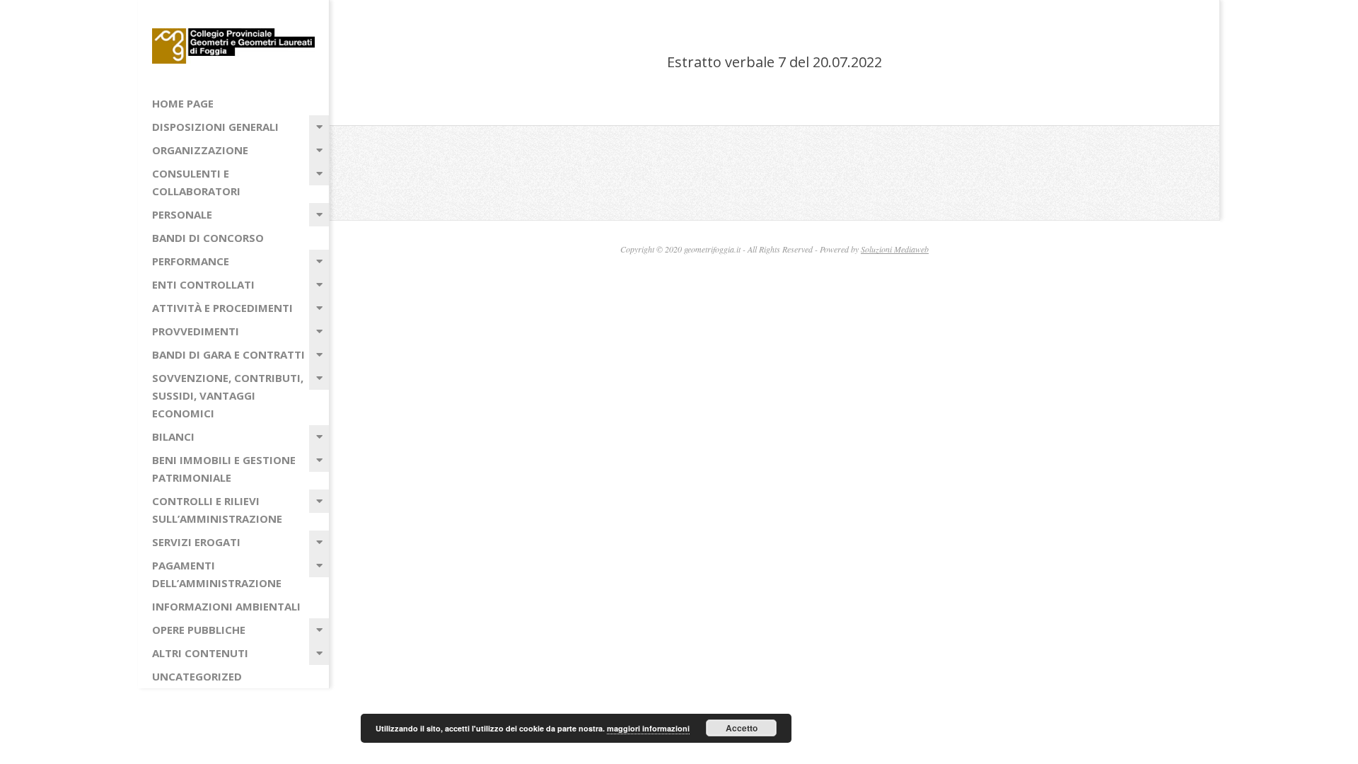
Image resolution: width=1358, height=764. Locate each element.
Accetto (742, 728)
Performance (190, 261)
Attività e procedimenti (222, 308)
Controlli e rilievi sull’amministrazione (217, 510)
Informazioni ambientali (226, 606)
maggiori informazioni (648, 728)
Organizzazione (200, 150)
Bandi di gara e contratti (228, 354)
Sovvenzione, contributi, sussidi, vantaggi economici (227, 395)
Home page (183, 103)
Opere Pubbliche (198, 630)
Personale (182, 214)
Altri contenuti (200, 653)
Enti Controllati (203, 284)
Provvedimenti (195, 331)
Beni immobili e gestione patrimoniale (224, 469)
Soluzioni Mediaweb (895, 249)
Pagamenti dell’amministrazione (217, 574)
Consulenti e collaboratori (196, 182)
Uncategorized (197, 676)
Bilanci (173, 436)
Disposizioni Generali (215, 127)
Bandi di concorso (208, 238)
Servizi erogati (196, 542)
